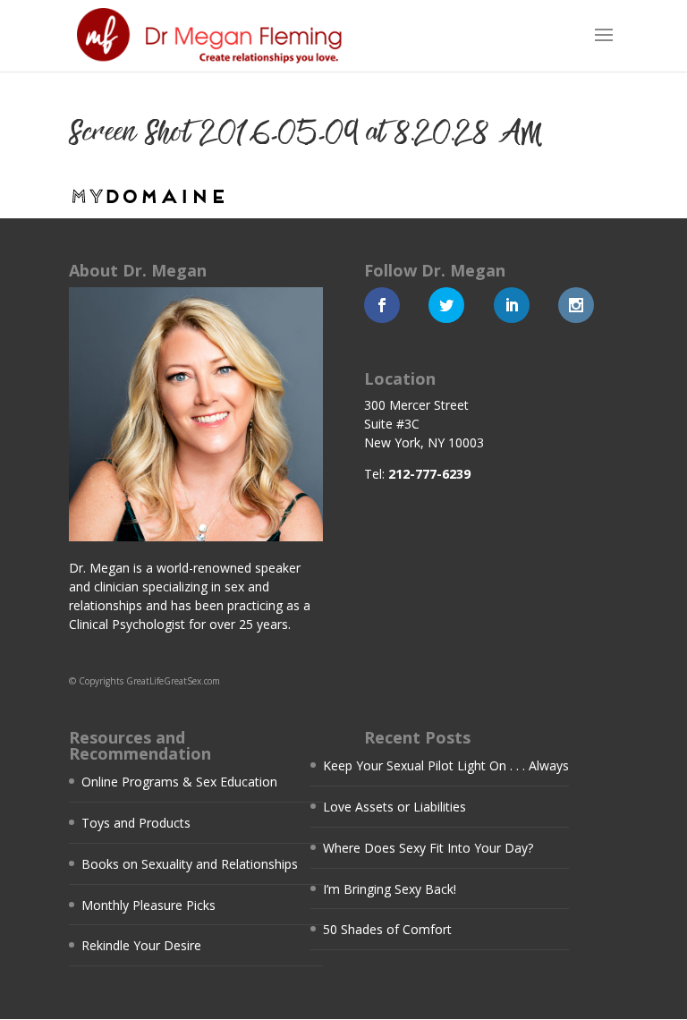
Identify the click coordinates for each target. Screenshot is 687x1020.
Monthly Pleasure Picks (148, 905)
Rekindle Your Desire (141, 945)
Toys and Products (136, 822)
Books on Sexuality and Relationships (189, 863)
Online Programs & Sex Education (179, 781)
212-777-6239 (429, 473)
